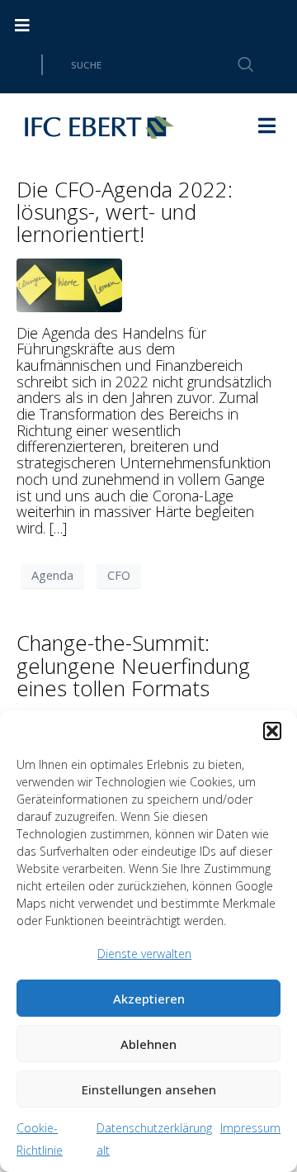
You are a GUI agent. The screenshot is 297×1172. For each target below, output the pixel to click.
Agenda (52, 575)
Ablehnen (148, 1044)
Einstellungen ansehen (149, 1089)
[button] (272, 731)
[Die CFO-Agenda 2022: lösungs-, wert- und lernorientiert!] (69, 283)
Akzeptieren (149, 998)
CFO (118, 575)
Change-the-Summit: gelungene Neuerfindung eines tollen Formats (133, 665)
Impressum (250, 1128)
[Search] (236, 65)
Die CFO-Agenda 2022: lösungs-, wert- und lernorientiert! (124, 212)
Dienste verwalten (144, 953)
